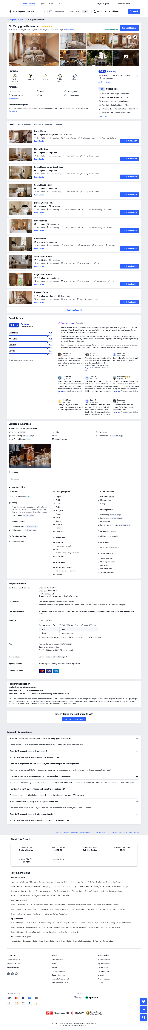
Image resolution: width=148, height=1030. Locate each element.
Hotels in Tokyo (92, 923)
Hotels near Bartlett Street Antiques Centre (49, 905)
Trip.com (59, 832)
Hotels (66, 832)
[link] (102, 4)
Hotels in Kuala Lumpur (78, 927)
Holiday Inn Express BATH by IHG (43, 896)
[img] (34, 49)
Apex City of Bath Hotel (85, 882)
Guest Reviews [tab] (24, 125)
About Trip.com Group (60, 983)
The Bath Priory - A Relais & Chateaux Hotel (88, 891)
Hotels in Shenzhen (78, 923)
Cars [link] (58, 4)
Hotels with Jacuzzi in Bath (81, 941)
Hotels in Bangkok (62, 923)
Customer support (13, 960)
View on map (103, 116)
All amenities (13, 99)
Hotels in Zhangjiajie (61, 927)
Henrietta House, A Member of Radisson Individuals (34, 882)
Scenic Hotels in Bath (63, 941)
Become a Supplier (104, 979)
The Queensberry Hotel (62, 891)
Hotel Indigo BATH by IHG (100, 886)
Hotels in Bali (74, 932)
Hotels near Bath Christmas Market (105, 905)
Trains (50, 4)
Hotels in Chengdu (45, 927)
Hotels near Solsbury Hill (116, 909)
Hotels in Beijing (31, 923)
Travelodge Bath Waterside (20, 896)
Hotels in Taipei (114, 927)
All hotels (101, 975)
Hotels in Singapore (18, 932)
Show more (13, 111)
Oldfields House (16, 886)
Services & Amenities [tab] (43, 125)
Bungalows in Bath (30, 941)
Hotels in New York (33, 932)
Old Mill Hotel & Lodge (120, 886)
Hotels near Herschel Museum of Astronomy (26, 914)
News (54, 964)
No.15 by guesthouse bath (25, 26)
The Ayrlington (47, 886)
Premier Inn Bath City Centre (65, 882)
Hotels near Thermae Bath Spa (21, 905)
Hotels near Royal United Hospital (79, 905)
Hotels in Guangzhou (46, 923)
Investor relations (104, 960)
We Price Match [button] (112, 30)
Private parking (17, 436)
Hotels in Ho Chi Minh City (98, 927)
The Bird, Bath (84, 886)
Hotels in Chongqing (124, 923)
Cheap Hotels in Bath (46, 941)
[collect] (143, 1001)
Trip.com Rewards (104, 964)
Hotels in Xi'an (63, 932)
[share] (143, 1009)
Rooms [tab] (12, 125)
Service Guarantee (13, 964)
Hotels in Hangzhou (49, 932)
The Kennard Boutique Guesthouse (108, 882)
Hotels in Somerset (99, 832)
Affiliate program (103, 967)
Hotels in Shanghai (17, 923)
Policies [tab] (59, 125)
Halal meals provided (63, 546)
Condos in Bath (16, 941)
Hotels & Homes (28, 4)
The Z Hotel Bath (63, 896)
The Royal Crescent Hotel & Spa (65, 886)
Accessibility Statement (60, 979)
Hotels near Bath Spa (18, 909)
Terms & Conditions (59, 971)
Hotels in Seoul (31, 927)
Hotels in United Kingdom (80, 832)
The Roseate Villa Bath (114, 891)
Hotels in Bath (113, 832)
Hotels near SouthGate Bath (38, 909)
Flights (42, 4)
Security (100, 983)
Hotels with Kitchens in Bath (103, 941)
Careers (54, 967)
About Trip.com (57, 960)
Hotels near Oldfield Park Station (55, 914)
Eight (12, 882)
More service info (13, 967)
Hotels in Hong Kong (107, 923)
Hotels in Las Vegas (17, 927)
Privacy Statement (58, 975)
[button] (65, 4)
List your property (104, 971)
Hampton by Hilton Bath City (21, 891)
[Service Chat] (143, 1017)
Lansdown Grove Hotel (32, 886)
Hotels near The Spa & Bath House (61, 909)
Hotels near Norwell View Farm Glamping (91, 909)
